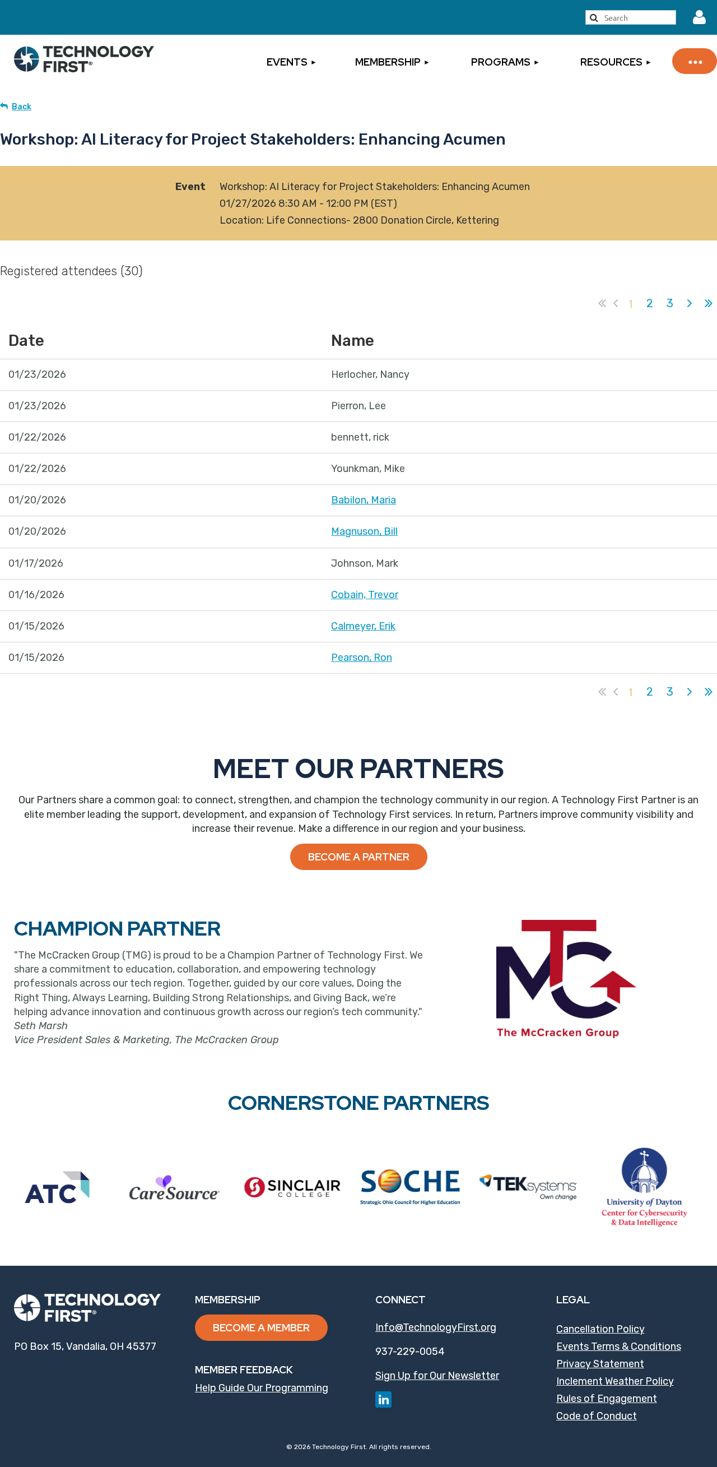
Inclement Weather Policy (615, 1381)
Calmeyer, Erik (363, 626)
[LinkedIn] (383, 1399)
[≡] (694, 61)
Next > (689, 303)
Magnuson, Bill (364, 531)
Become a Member (261, 1327)
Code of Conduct (596, 1416)
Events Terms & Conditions (618, 1346)
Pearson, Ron (361, 657)
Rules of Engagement (606, 1398)
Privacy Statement (600, 1364)
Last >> (708, 303)
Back (21, 107)
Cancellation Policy (600, 1329)
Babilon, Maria (363, 500)
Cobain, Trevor (364, 595)
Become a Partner (358, 856)
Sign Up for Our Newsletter (437, 1375)
